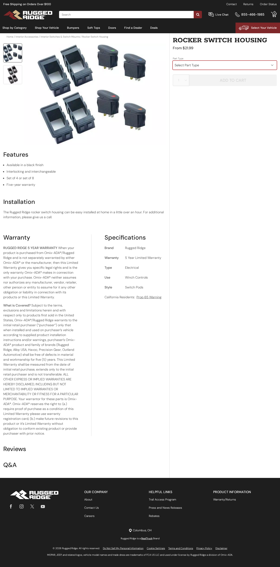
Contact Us (91, 508)
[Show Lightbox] (95, 94)
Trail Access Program (162, 499)
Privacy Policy (204, 548)
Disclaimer (221, 548)
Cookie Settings (156, 548)
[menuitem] (14, 28)
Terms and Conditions (180, 548)
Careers (89, 516)
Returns (248, 4)
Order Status (268, 4)
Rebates (154, 516)
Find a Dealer (133, 28)
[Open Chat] (211, 14)
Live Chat (222, 14)
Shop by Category (14, 28)
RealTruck (147, 538)
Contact (231, 4)
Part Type (178, 58)
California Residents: (133, 297)
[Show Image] (12, 53)
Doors (112, 28)
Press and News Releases (165, 508)
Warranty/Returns (224, 499)
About (88, 499)
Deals (154, 28)
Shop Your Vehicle (47, 28)
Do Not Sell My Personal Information (123, 548)
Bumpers (73, 28)
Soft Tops (93, 28)
